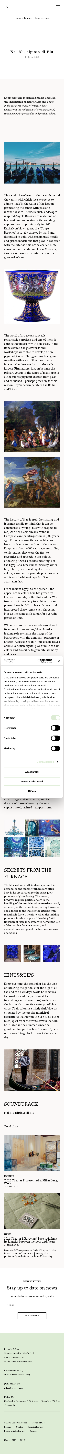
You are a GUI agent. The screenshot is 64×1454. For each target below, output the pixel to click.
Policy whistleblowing (14, 1431)
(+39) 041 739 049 (12, 1384)
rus (14, 1440)
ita (6, 1440)
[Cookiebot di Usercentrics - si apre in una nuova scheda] (39, 661)
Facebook (8, 1401)
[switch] (55, 727)
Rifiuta (32, 791)
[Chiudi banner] (59, 661)
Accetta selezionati (32, 781)
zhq (22, 1440)
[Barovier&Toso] (32, 8)
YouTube (11, 1405)
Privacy (7, 1427)
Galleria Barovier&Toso (15, 1423)
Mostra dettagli (45, 761)
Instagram (21, 1401)
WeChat (56, 1401)
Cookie (19, 1427)
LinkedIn (45, 1401)
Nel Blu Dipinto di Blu (19, 1112)
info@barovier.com (13, 1388)
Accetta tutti (32, 771)
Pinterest (33, 1401)
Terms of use (38, 1423)
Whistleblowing (35, 1427)
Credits (33, 1431)
